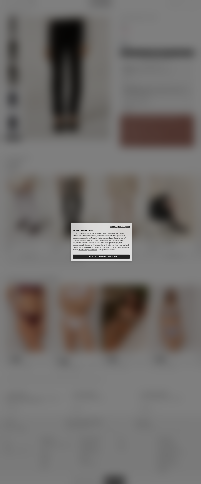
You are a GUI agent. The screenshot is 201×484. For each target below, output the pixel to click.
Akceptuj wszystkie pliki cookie (101, 257)
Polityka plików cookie (90, 247)
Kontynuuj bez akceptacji (120, 227)
